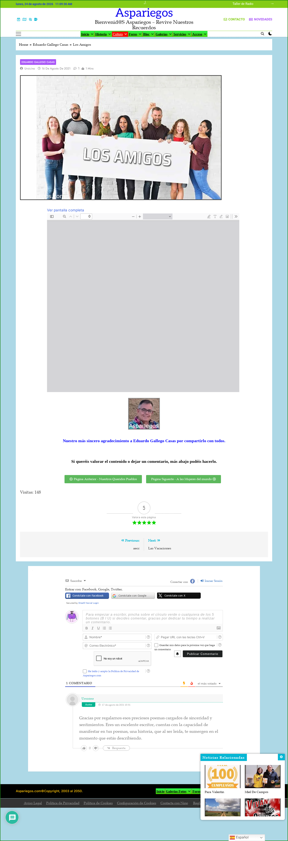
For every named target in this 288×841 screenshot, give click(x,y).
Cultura (118, 34)
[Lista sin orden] (110, 628)
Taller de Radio (243, 4)
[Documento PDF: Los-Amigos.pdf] (143, 302)
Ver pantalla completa (65, 210)
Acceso (197, 34)
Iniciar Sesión (213, 581)
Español (242, 837)
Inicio (85, 34)
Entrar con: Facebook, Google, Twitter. (94, 589)
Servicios (180, 34)
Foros (133, 34)
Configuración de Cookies (136, 803)
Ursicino (29, 68)
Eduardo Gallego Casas (38, 62)
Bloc (146, 34)
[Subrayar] (98, 628)
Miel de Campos (256, 792)
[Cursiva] (93, 628)
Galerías (161, 34)
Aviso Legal (33, 803)
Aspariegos (144, 13)
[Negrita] (87, 628)
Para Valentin (214, 792)
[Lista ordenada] (104, 628)
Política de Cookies (98, 803)
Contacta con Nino (174, 803)
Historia (101, 34)
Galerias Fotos (176, 791)
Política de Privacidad (62, 803)
